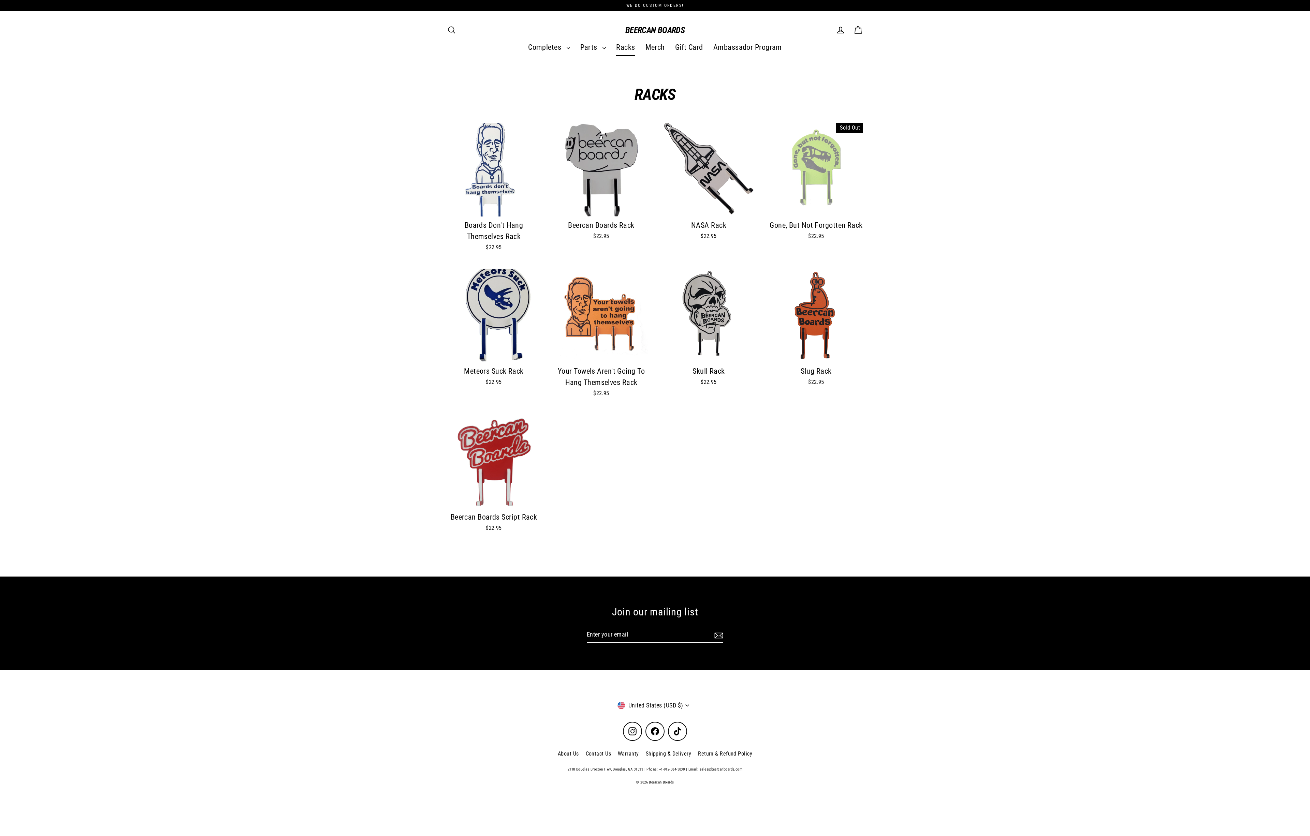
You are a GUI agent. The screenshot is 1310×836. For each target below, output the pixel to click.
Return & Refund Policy (725, 753)
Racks (625, 47)
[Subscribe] (717, 635)
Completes (545, 47)
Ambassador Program (747, 47)
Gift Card (689, 47)
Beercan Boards (655, 30)
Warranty (628, 753)
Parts (589, 47)
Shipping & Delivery (669, 753)
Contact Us (598, 753)
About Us (568, 753)
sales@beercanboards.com (721, 769)
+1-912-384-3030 (672, 769)
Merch (655, 47)
